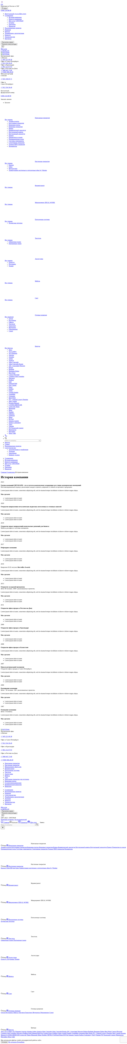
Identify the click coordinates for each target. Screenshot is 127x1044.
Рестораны (12, 320)
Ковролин (8, 786)
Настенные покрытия (42, 161)
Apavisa (11, 355)
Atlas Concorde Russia (16, 364)
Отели (11, 318)
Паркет (11, 135)
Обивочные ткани (15, 242)
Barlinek (11, 369)
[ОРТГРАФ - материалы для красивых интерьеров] (5, 52)
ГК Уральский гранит (16, 428)
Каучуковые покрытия (16, 123)
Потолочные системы (42, 219)
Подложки (12, 264)
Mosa (10, 410)
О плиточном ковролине (13, 783)
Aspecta (11, 360)
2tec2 (10, 350)
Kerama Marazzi (14, 403)
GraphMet (12, 394)
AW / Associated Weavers (17, 366)
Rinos (10, 417)
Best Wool (12, 373)
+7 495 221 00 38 (6, 59)
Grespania (12, 396)
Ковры (11, 128)
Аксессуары (39, 259)
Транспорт (12, 326)
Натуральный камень (16, 132)
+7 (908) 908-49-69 (7, 72)
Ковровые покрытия (16, 127)
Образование (13, 329)
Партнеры (12, 24)
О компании (9, 15)
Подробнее (20, 1042)
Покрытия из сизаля (15, 137)
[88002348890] (6, 436)
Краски (11, 165)
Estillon (11, 389)
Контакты (8, 38)
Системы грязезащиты (16, 141)
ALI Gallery (12, 351)
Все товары (9, 119)
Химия (11, 266)
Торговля (12, 324)
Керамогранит (40, 185)
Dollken (11, 380)
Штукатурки (13, 168)
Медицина (12, 327)
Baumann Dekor (14, 371)
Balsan (11, 367)
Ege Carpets (12, 385)
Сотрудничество (10, 448)
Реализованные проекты (13, 28)
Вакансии (12, 26)
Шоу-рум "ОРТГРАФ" (16, 21)
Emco (10, 387)
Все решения (9, 317)
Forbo (11, 391)
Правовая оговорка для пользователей (14, 819)
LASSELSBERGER (15, 405)
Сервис (7, 444)
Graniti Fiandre (13, 392)
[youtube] (3, 47)
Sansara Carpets (14, 421)
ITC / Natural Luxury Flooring (18, 399)
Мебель (37, 281)
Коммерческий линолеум (17, 130)
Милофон (12, 431)
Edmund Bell (13, 383)
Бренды (7, 31)
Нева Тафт (12, 433)
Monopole (12, 408)
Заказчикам (12, 453)
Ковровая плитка (14, 125)
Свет (36, 298)
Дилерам (12, 451)
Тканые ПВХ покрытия (17, 144)
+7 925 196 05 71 (6, 79)
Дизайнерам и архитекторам (14, 33)
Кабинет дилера (14, 455)
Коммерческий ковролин (13, 784)
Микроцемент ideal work (13, 767)
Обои (10, 167)
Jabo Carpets (13, 401)
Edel (10, 382)
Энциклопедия (10, 37)
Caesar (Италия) (14, 375)
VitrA (10, 424)
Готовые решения (41, 315)
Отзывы (11, 22)
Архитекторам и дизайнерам (18, 449)
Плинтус (12, 262)
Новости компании (15, 19)
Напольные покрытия (42, 118)
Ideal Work (12, 398)
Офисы (11, 322)
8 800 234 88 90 (6, 96)
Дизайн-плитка (14, 121)
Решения (8, 30)
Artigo (11, 359)
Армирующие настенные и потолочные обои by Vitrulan (28, 170)
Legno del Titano (14, 406)
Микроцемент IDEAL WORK (45, 202)
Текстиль (38, 238)
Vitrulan (11, 426)
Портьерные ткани (15, 243)
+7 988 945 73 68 (6, 70)
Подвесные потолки (15, 223)
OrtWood (12, 415)
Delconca (12, 378)
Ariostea (11, 357)
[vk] (1, 47)
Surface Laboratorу (15, 422)
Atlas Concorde (14, 362)
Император (12, 430)
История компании (15, 17)
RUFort (11, 419)
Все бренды (9, 348)
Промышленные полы (16, 139)
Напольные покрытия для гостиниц (17, 779)
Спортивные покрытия (16, 143)
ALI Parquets (13, 353)
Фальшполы (13, 146)
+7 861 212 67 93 (6, 67)
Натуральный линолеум (17, 134)
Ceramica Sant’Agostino (16, 376)
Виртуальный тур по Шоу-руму (15, 14)
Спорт (11, 331)
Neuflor (11, 412)
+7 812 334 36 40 (6, 63)
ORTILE (11, 414)
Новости (8, 35)
